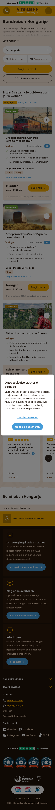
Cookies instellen (27, 417)
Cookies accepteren (27, 426)
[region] (27, 405)
